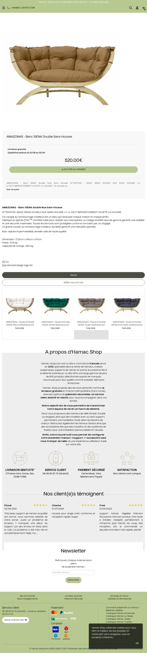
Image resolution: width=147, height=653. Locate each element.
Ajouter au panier (73, 169)
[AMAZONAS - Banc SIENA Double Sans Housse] (61, 72)
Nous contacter (14, 620)
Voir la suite (12, 190)
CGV (64, 649)
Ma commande (27, 596)
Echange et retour (120, 596)
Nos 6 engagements (27, 599)
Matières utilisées (114, 610)
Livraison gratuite (73, 596)
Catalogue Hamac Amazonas (120, 613)
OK (137, 643)
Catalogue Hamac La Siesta (119, 616)
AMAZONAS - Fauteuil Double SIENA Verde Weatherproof (55, 323)
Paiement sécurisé (73, 599)
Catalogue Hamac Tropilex (119, 622)
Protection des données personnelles (86, 649)
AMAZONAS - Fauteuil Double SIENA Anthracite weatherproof (126, 323)
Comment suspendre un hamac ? (123, 608)
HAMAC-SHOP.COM (23, 8)
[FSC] (5, 262)
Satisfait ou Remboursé (119, 599)
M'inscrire (73, 580)
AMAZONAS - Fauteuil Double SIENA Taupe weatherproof (91, 323)
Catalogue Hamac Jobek (118, 619)
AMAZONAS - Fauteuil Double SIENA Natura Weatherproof (20, 323)
